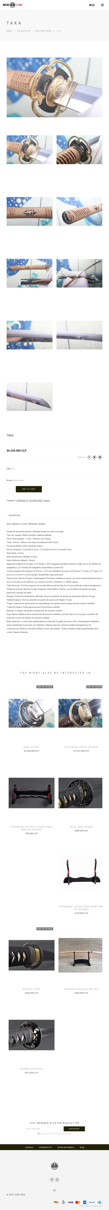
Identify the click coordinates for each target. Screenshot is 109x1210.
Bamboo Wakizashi (32, 1069)
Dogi (82, 1147)
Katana (47, 500)
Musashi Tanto (31, 989)
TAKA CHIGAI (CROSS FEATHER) (81, 747)
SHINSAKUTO (24, 31)
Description (14, 515)
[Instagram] (57, 1179)
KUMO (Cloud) (32, 747)
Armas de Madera (66, 1147)
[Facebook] (89, 457)
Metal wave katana (81, 827)
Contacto (29, 1147)
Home (10, 31)
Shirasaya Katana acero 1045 (81, 989)
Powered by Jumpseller (91, 1206)
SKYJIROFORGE (44, 31)
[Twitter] (94, 457)
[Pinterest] (100, 457)
